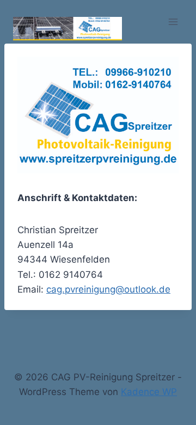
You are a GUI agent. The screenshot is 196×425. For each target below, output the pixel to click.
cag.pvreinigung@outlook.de (108, 289)
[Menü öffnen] (173, 21)
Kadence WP (149, 391)
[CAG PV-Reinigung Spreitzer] (67, 28)
